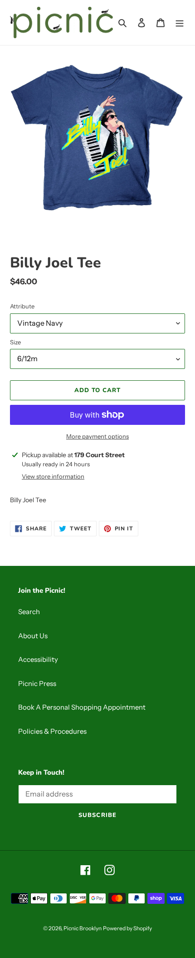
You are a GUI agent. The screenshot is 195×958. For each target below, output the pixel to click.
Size (15, 342)
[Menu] (179, 22)
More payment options (97, 436)
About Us (33, 635)
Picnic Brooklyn (82, 928)
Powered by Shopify (127, 928)
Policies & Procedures (52, 731)
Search (29, 611)
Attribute (22, 306)
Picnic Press (37, 683)
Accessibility (38, 659)
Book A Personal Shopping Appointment (82, 707)
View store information (53, 476)
